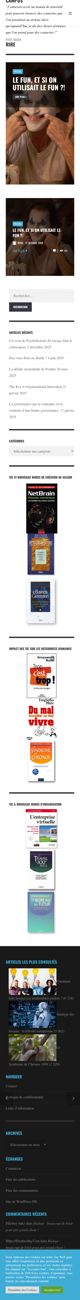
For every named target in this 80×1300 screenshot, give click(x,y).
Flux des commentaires (22, 1190)
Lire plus (18, 251)
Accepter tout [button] (52, 1290)
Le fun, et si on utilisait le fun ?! (36, 232)
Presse (18, 224)
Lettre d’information (20, 1108)
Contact (11, 1085)
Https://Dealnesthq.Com (23, 1240)
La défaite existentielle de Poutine (32, 369)
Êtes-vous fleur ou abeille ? (28, 357)
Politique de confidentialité (24, 1097)
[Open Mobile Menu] (70, 13)
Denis (20, 243)
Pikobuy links (15, 1223)
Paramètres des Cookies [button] (22, 1290)
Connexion (13, 1168)
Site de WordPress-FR (21, 1201)
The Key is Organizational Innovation (35, 386)
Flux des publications (21, 1179)
